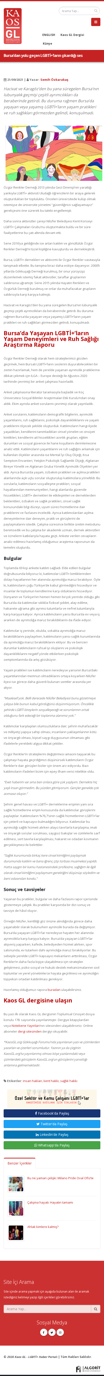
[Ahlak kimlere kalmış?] (16, 1232)
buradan (54, 990)
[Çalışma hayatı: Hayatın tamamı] (16, 1208)
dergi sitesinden (30, 1031)
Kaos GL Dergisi (72, 35)
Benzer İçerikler (19, 1163)
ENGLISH (48, 35)
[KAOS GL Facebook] (43, 1332)
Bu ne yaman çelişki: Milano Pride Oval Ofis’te (60, 1178)
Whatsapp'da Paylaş (53, 1145)
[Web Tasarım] (88, 1368)
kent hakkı (51, 1081)
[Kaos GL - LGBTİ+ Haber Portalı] (14, 25)
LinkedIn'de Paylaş (53, 1134)
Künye (47, 43)
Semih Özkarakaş (54, 79)
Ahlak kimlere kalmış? (43, 1227)
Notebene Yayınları (26, 1025)
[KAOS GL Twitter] (52, 1332)
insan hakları (32, 1081)
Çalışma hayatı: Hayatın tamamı (50, 1202)
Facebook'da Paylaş (53, 1113)
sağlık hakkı (68, 1081)
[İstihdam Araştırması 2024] (52, 1096)
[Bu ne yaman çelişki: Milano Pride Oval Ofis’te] (16, 1183)
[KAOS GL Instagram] (60, 1332)
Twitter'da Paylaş (53, 1124)
